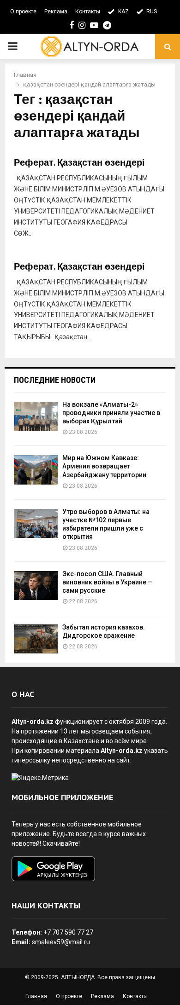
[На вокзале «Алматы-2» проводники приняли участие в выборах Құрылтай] (36, 416)
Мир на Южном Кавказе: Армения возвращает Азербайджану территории (104, 466)
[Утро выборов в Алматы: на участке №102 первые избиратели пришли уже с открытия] (36, 523)
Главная (36, 996)
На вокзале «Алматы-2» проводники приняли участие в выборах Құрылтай (111, 413)
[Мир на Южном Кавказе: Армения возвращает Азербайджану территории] (36, 469)
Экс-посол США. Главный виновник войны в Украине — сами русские (107, 582)
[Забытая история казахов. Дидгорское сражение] (36, 638)
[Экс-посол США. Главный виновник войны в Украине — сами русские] (36, 585)
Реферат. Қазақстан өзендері (79, 163)
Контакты (87, 11)
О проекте (23, 11)
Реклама (55, 11)
